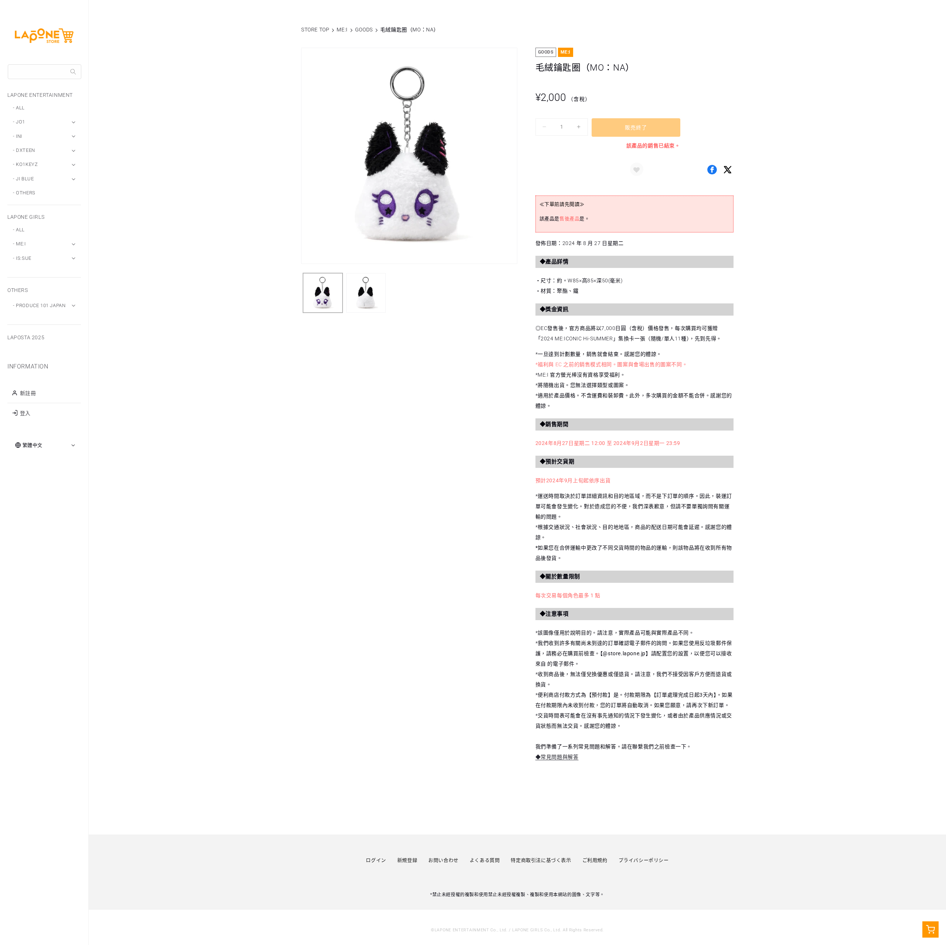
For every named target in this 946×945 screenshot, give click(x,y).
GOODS (364, 30)
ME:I (342, 30)
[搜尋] (73, 71)
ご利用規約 (595, 860)
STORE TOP (315, 30)
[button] (636, 169)
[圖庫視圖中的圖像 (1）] (323, 293)
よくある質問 (485, 860)
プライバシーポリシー (644, 860)
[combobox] (44, 71)
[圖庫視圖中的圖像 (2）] (366, 293)
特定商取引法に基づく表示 (541, 860)
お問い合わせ (443, 860)
